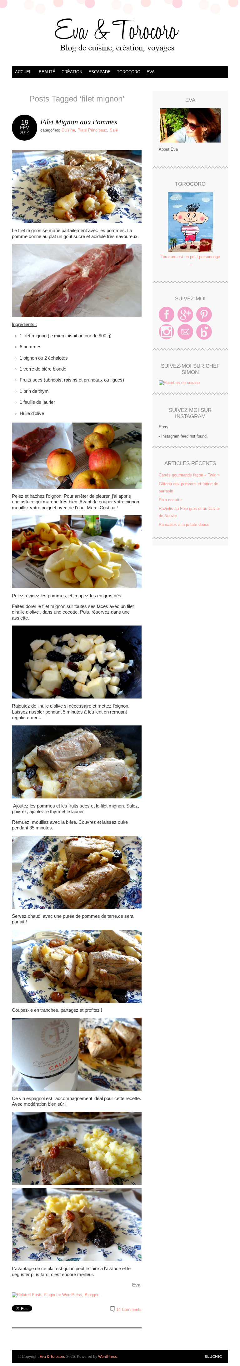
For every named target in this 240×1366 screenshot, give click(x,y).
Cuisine (68, 130)
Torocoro (128, 72)
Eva (151, 72)
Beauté (47, 72)
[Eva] (190, 125)
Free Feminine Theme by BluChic (213, 1356)
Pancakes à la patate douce (184, 524)
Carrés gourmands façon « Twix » (189, 475)
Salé (114, 130)
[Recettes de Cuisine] (179, 382)
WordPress (107, 1356)
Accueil (23, 72)
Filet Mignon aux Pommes (78, 122)
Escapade (99, 72)
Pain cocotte (170, 499)
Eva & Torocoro (120, 34)
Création (72, 72)
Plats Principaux (92, 130)
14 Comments (129, 1309)
